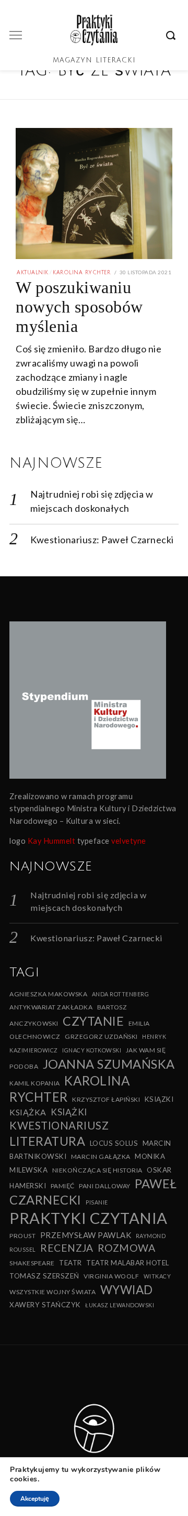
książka (27, 1112)
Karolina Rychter (81, 272)
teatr (70, 1263)
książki (69, 1111)
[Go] (172, 35)
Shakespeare (32, 1263)
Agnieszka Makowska (48, 994)
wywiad (126, 1290)
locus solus (114, 1143)
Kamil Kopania (34, 1083)
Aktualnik (33, 272)
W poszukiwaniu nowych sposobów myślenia (79, 307)
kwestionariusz (59, 1125)
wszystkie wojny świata (52, 1292)
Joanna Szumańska (109, 1063)
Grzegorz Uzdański (101, 1036)
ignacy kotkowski (91, 1050)
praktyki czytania (88, 1218)
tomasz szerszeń (44, 1276)
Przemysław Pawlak (86, 1235)
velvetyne (128, 840)
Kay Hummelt (52, 840)
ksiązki (159, 1099)
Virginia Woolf (111, 1276)
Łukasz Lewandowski (119, 1305)
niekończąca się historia (97, 1170)
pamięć (63, 1186)
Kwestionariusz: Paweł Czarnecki (102, 539)
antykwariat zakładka (50, 1007)
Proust (22, 1236)
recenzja (66, 1248)
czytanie (93, 1021)
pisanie (97, 1202)
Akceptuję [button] (34, 1499)
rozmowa (127, 1248)
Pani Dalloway (105, 1186)
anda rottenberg (120, 994)
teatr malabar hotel (127, 1263)
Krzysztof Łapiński (106, 1099)
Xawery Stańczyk (45, 1304)
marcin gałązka (101, 1156)
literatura (47, 1141)
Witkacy (157, 1276)
